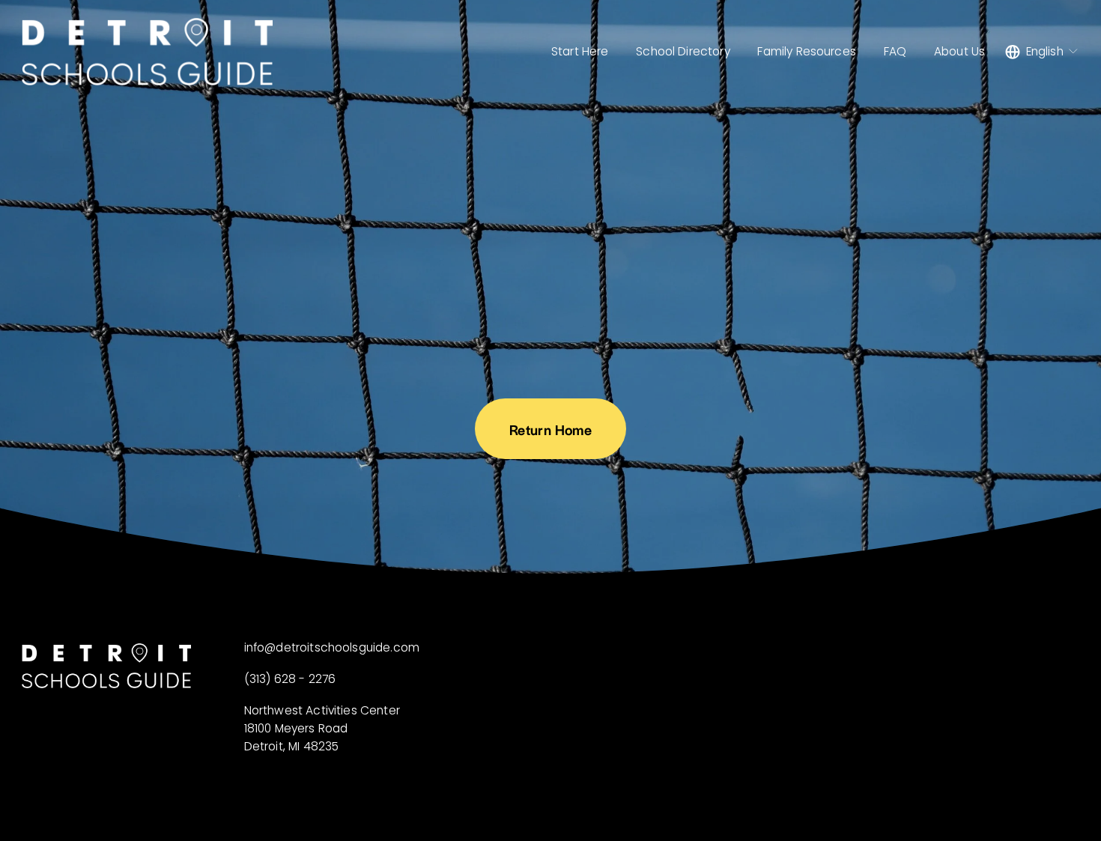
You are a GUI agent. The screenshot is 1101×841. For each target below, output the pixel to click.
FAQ (895, 51)
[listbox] (1042, 51)
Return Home (550, 429)
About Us (959, 51)
